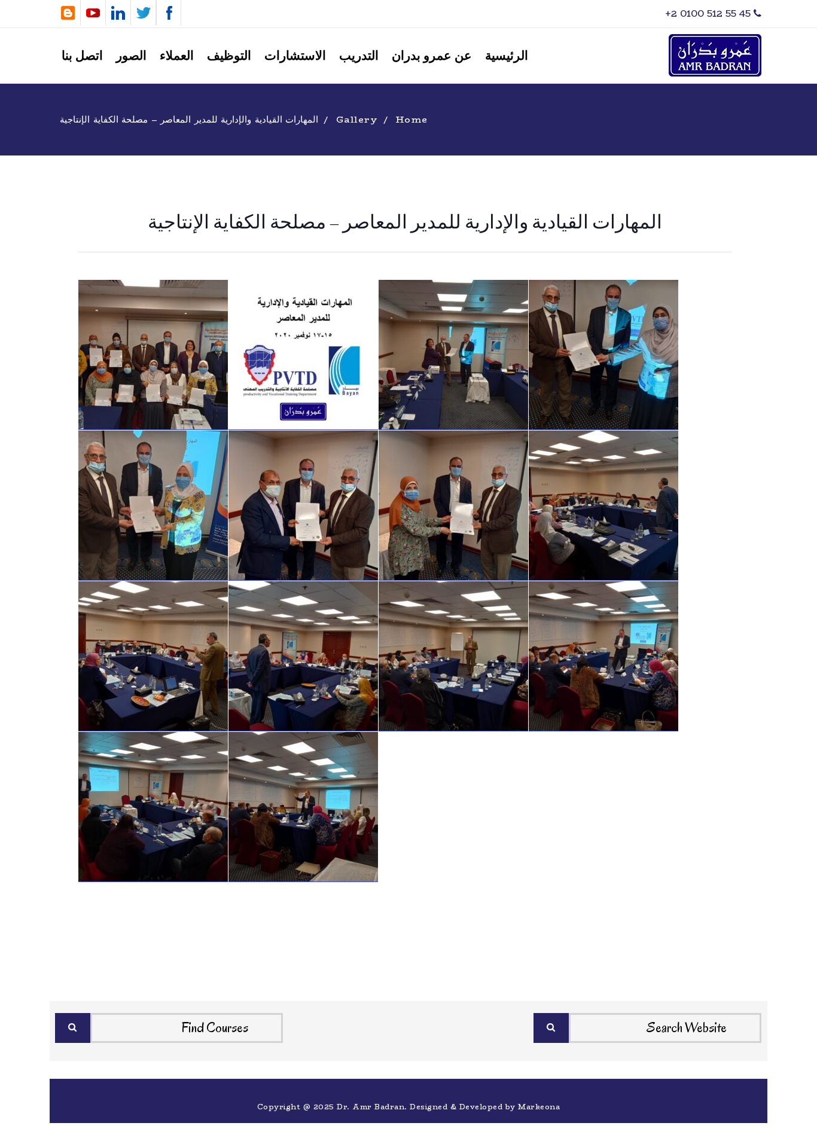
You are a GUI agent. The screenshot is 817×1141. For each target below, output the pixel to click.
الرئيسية (506, 56)
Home (412, 119)
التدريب (359, 56)
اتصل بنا (82, 56)
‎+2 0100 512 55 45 (709, 13)
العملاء (177, 56)
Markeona (539, 1106)
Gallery (357, 119)
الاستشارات (295, 56)
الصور (131, 56)
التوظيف (229, 56)
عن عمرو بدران (432, 56)
